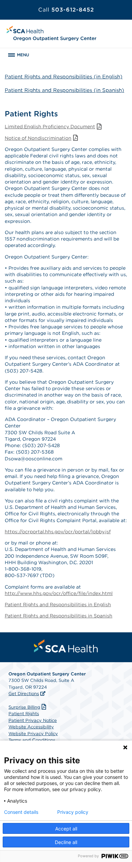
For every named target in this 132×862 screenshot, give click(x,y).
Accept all (66, 828)
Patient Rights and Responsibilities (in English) (64, 77)
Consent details (21, 812)
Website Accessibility (31, 726)
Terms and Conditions (31, 740)
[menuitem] (66, 645)
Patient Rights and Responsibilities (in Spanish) (64, 90)
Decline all (66, 842)
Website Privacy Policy (33, 733)
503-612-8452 (66, 9)
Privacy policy (72, 812)
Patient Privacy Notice (32, 720)
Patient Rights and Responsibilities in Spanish (58, 615)
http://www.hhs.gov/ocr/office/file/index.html (59, 593)
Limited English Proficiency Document (50, 126)
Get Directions (23, 693)
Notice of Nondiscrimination (38, 138)
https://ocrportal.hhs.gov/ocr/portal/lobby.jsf (58, 531)
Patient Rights (23, 713)
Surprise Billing (24, 707)
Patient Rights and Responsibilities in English (58, 604)
